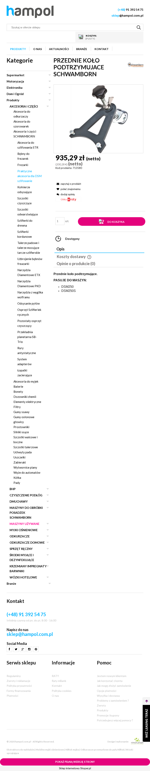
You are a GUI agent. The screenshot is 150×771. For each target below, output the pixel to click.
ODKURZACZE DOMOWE (27, 542)
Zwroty (101, 705)
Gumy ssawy (21, 412)
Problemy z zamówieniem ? (113, 700)
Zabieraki (19, 462)
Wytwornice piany (25, 467)
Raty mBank (59, 680)
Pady (16, 482)
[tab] (99, 249)
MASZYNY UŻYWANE (24, 523)
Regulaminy (14, 676)
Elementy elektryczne (27, 401)
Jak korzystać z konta (109, 680)
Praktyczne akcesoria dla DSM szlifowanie (29, 176)
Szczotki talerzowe (25, 447)
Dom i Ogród (15, 94)
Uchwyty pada (22, 452)
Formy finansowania (19, 690)
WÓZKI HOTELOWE (23, 577)
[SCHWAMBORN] (135, 64)
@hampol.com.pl (127, 15)
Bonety (18, 391)
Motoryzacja (15, 81)
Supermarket (15, 75)
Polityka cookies (61, 690)
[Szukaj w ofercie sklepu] (138, 27)
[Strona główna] (30, 12)
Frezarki (22, 165)
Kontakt (57, 685)
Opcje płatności (106, 690)
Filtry (17, 407)
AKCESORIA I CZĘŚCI (24, 106)
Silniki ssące (21, 432)
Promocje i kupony (108, 715)
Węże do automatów (26, 472)
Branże (11, 583)
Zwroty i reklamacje (18, 680)
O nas (55, 695)
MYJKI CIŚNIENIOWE (24, 530)
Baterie (18, 386)
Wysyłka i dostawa (108, 695)
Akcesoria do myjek (25, 381)
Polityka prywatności (19, 685)
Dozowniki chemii (24, 396)
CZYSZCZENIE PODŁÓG (26, 495)
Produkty (13, 100)
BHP (12, 489)
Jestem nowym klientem (111, 676)
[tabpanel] (98, 288)
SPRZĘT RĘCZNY (21, 548)
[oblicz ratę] (68, 201)
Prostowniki (21, 427)
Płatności (12, 695)
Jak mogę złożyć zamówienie (114, 685)
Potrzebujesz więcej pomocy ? (115, 720)
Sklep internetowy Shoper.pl (75, 768)
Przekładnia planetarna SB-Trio (27, 336)
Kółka (17, 477)
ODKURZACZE (20, 536)
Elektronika (14, 87)
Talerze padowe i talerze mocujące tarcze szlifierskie (28, 247)
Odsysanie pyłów (28, 303)
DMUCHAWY (19, 501)
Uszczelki (19, 457)
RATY (55, 676)
